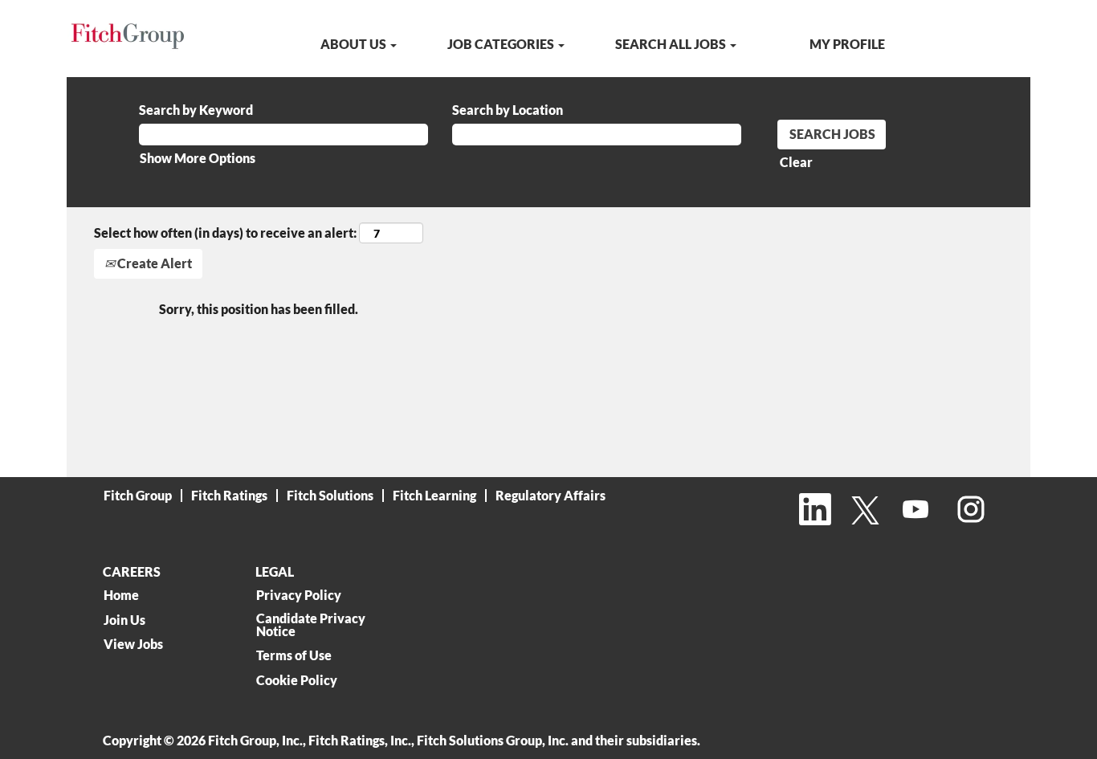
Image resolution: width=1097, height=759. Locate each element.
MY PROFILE (847, 43)
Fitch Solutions (330, 495)
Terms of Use (294, 655)
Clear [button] (796, 161)
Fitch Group (138, 495)
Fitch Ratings (229, 495)
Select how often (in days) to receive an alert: (225, 232)
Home (121, 595)
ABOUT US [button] (354, 43)
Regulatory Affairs (550, 495)
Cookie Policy (296, 680)
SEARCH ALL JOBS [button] (671, 43)
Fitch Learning (434, 495)
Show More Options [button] (197, 157)
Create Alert (153, 263)
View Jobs (133, 644)
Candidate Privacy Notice (310, 625)
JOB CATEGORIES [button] (502, 43)
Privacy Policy (298, 595)
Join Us (124, 620)
